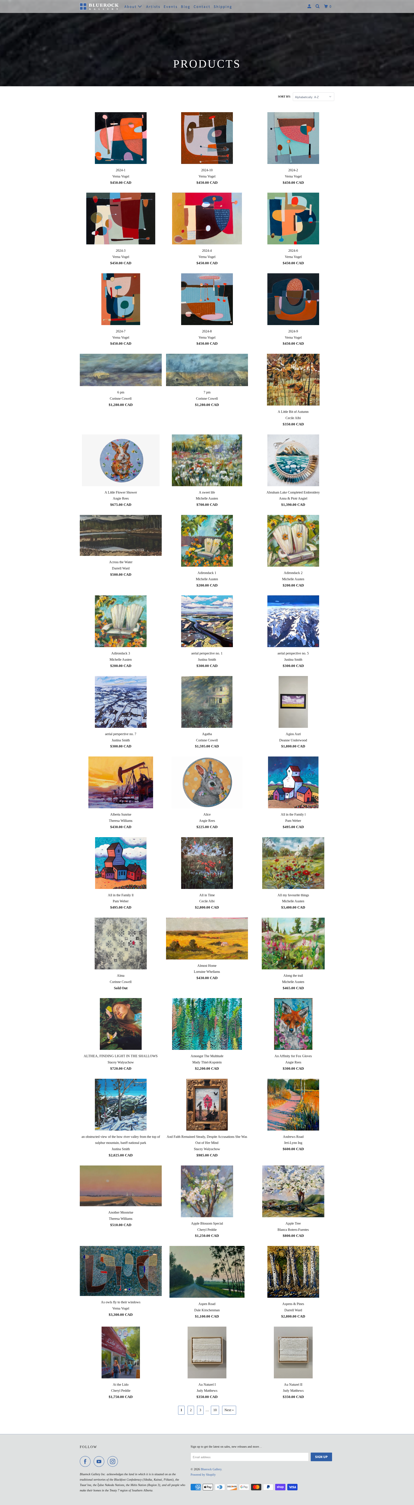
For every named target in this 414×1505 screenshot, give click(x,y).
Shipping (223, 6)
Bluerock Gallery (211, 1469)
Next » (229, 1410)
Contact (202, 6)
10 (215, 1410)
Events (171, 6)
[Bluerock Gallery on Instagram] (113, 1461)
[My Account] (310, 6)
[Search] (318, 6)
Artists (153, 6)
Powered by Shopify (203, 1474)
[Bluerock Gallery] (99, 6)
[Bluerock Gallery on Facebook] (86, 1461)
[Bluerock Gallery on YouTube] (100, 1461)
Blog (185, 6)
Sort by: (284, 96)
